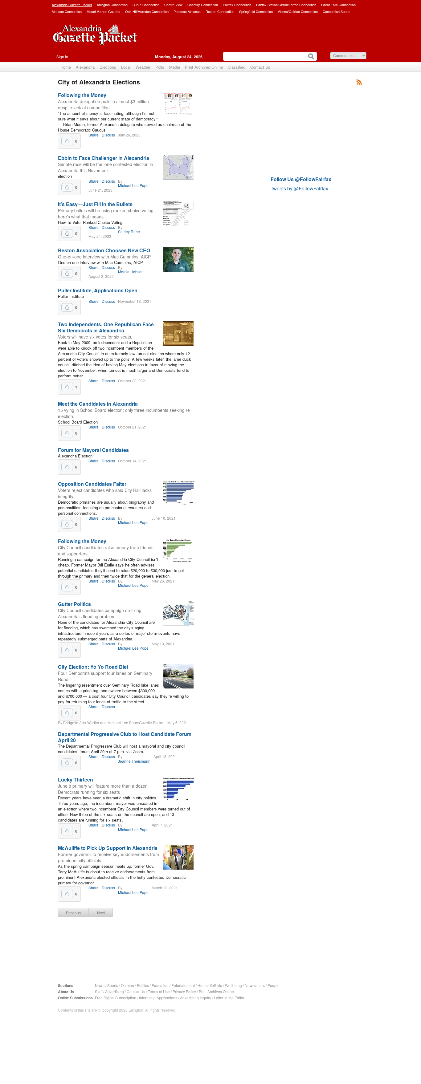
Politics (143, 985)
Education (160, 985)
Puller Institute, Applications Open (97, 290)
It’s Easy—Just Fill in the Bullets (95, 204)
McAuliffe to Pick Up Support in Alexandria (107, 847)
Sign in (62, 56)
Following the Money (82, 95)
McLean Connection (67, 11)
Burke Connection (146, 4)
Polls (159, 67)
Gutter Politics (74, 603)
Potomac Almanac (187, 11)
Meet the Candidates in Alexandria (98, 403)
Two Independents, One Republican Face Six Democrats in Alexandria (106, 327)
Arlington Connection (112, 4)
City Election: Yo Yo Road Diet (93, 666)
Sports (112, 985)
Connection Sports (336, 11)
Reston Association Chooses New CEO (104, 250)
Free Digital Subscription (115, 997)
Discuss (108, 135)
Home (65, 67)
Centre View (173, 4)
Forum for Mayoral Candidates (93, 449)
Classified (236, 67)
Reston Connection (220, 11)
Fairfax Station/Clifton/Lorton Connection (286, 4)
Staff (98, 991)
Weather (143, 67)
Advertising (114, 991)
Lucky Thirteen (75, 779)
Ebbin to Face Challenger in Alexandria (103, 157)
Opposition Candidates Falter (92, 483)
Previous (73, 912)
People (274, 985)
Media (174, 67)
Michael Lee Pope (133, 185)
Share (93, 135)
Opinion (127, 985)
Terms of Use (159, 991)
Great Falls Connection (338, 4)
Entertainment (183, 985)
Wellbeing (233, 985)
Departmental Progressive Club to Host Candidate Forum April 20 (124, 737)
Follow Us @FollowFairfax (301, 179)
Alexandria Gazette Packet (72, 4)
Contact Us (260, 67)
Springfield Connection (256, 11)
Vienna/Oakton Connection (298, 11)
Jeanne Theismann (134, 761)
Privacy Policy (184, 991)
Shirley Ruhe (129, 231)
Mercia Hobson (131, 272)
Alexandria (85, 67)
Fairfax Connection (237, 4)
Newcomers (255, 985)
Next (101, 912)
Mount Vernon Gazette (103, 11)
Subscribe (359, 82)
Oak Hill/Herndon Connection (147, 11)
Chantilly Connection (202, 4)
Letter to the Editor (229, 997)
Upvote (67, 141)
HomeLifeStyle (210, 985)
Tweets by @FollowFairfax (299, 188)
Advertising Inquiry (195, 997)
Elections (108, 67)
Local (126, 67)
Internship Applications (158, 997)
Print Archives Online (204, 67)
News (99, 985)
